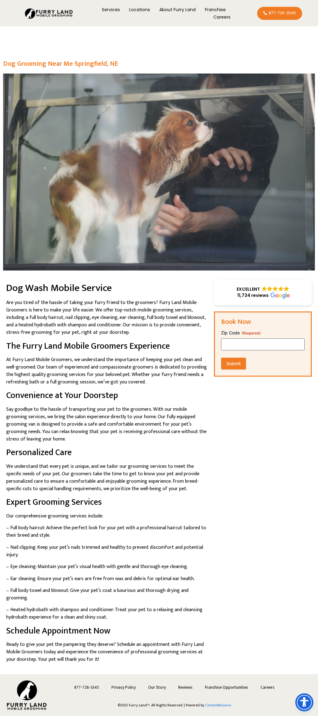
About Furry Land (177, 10)
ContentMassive (218, 705)
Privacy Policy (123, 687)
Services (111, 10)
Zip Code (241, 332)
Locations (139, 10)
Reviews (185, 687)
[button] (263, 292)
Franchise (215, 10)
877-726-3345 (86, 687)
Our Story (157, 687)
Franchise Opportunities (226, 687)
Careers (221, 17)
